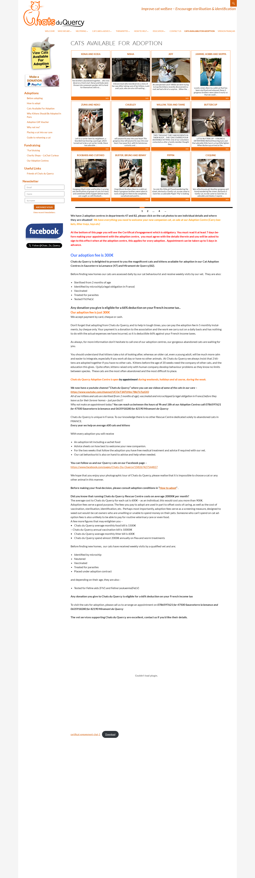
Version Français (226, 31)
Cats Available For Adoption (199, 31)
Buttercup (210, 104)
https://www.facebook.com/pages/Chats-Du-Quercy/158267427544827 (114, 467)
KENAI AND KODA (90, 54)
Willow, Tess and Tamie (171, 104)
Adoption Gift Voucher (38, 122)
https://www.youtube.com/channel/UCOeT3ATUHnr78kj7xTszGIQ (110, 391)
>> (107, 98)
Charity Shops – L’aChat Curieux (43, 155)
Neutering (81, 31)
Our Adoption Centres (38, 160)
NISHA (130, 54)
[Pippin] (171, 173)
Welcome (50, 31)
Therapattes (122, 31)
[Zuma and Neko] (90, 122)
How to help (140, 31)
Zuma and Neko (90, 104)
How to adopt (168, 487)
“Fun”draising (33, 150)
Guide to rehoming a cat (39, 137)
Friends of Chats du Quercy (40, 173)
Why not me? (33, 127)
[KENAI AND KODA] (91, 68)
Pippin (170, 155)
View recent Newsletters (44, 212)
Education (158, 31)
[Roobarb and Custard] (90, 173)
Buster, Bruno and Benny (130, 155)
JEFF (170, 54)
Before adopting (35, 98)
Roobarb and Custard (90, 155)
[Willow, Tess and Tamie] (171, 120)
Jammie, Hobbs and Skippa (210, 54)
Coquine (211, 155)
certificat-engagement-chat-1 (85, 734)
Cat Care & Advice (101, 31)
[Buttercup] (211, 122)
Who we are (64, 31)
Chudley (130, 104)
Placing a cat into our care (39, 132)
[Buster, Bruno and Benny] (130, 173)
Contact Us (175, 31)
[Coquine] (210, 173)
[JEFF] (171, 70)
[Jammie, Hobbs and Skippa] (210, 72)
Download (110, 734)
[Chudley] (130, 122)
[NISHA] (131, 69)
